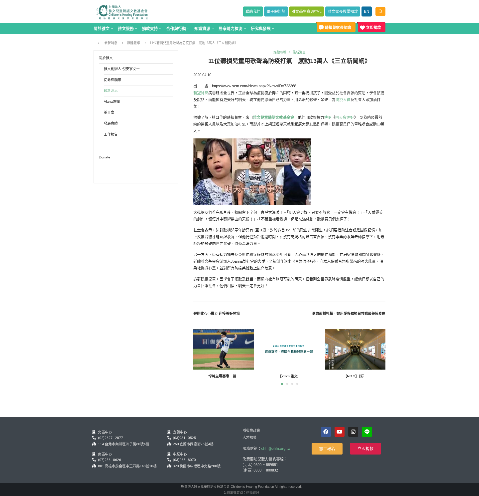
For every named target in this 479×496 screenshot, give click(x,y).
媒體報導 (133, 43)
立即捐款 (373, 27)
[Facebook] (326, 432)
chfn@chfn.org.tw (275, 448)
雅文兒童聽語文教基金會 (273, 117)
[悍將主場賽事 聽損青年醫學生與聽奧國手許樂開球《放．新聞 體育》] (223, 349)
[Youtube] (340, 432)
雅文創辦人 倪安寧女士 (122, 69)
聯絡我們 (252, 11)
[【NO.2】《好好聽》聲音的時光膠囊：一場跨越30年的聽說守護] (355, 349)
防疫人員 (343, 99)
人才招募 (249, 437)
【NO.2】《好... (355, 376)
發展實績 (111, 123)
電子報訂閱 (276, 11)
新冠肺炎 (200, 93)
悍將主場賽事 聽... (223, 376)
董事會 (109, 112)
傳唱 (328, 117)
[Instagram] (353, 432)
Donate (104, 157)
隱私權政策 (251, 430)
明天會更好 (344, 117)
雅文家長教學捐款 (343, 11)
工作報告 (111, 134)
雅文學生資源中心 (307, 11)
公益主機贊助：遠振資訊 (241, 492)
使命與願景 (112, 80)
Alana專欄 (112, 101)
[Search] (380, 11)
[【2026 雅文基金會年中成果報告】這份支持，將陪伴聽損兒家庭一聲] (289, 349)
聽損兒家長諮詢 (338, 27)
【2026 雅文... (289, 376)
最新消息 (110, 43)
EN (366, 11)
